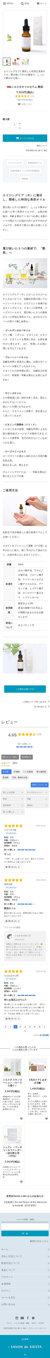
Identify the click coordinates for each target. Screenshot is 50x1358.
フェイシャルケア (15, 163)
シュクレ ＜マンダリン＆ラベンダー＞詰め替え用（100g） (12, 1151)
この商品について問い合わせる (34, 702)
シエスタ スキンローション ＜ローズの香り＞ (12, 1082)
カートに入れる (26, 138)
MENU (10, 3)
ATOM (41, 1323)
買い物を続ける (40, 707)
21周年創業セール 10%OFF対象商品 (25, 171)
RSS (34, 1323)
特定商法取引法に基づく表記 (15, 1328)
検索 (26, 3)
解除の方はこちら (39, 1241)
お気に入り (26, 104)
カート (43, 3)
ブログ (9, 1323)
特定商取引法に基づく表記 (36, 150)
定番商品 (25, 179)
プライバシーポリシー (37, 1328)
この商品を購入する (25, 689)
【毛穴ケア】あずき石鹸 (37, 1081)
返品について (42, 146)
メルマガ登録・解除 (22, 1323)
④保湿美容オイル (35, 163)
